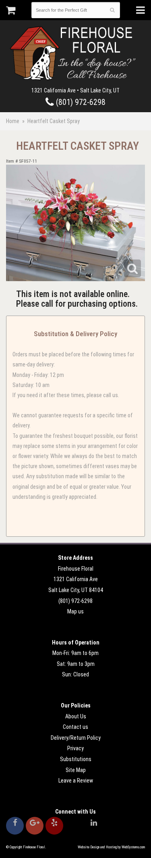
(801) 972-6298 (79, 102)
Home (12, 121)
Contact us (75, 727)
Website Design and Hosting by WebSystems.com (111, 847)
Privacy (75, 748)
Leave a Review (75, 780)
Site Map (76, 770)
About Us (75, 716)
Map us (75, 611)
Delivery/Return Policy (76, 738)
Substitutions (75, 759)
